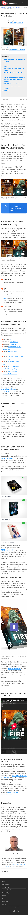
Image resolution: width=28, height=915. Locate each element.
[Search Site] (22, 2)
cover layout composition (11, 48)
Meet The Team (6, 884)
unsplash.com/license (8, 389)
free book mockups (7, 458)
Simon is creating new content (15, 865)
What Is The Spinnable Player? (11, 84)
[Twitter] (14, 911)
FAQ (3, 898)
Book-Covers (16, 7)
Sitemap (4, 904)
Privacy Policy (5, 887)
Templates (9, 7)
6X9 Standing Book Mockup (17, 50)
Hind (11, 339)
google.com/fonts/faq (8, 391)
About (3, 881)
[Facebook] (9, 911)
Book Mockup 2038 (5, 519)
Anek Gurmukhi (13, 344)
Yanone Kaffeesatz (14, 341)
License (4, 895)
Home (3, 7)
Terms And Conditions (7, 890)
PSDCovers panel (7, 550)
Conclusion (6, 90)
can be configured (14, 668)
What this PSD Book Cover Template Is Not (14, 77)
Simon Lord (13, 23)
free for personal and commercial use (11, 794)
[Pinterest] (18, 911)
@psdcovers (20, 23)
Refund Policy (5, 892)
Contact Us (5, 901)
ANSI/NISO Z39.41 (8, 296)
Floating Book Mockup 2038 (7, 542)
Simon (20, 199)
